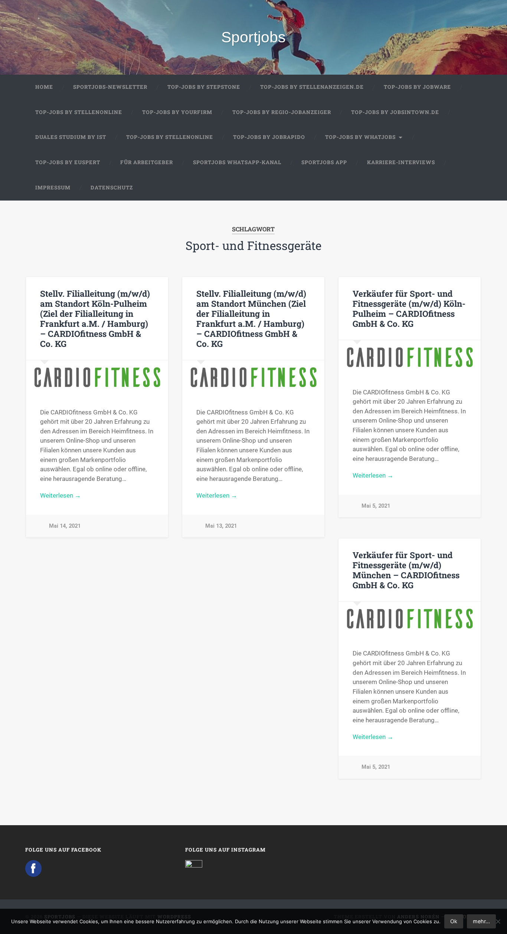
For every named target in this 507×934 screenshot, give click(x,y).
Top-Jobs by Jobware (417, 87)
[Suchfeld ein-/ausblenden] (469, 188)
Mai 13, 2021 (221, 526)
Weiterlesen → (60, 495)
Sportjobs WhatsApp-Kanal (237, 162)
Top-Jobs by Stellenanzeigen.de (312, 87)
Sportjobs (253, 37)
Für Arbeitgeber (146, 162)
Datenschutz (112, 187)
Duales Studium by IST (70, 137)
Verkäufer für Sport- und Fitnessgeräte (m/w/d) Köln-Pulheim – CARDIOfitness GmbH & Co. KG (409, 308)
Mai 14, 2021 (65, 526)
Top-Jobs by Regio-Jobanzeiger (281, 112)
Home (44, 87)
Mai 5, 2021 (376, 506)
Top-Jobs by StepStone (203, 87)
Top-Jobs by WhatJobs (360, 137)
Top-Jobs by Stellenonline (78, 112)
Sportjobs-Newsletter (110, 87)
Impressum (53, 187)
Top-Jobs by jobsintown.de (395, 112)
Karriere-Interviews (401, 162)
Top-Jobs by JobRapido (269, 137)
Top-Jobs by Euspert (67, 162)
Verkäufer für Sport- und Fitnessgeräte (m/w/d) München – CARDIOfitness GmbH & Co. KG (406, 569)
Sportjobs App (324, 162)
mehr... (481, 921)
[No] (497, 921)
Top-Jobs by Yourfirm (177, 112)
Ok (453, 921)
